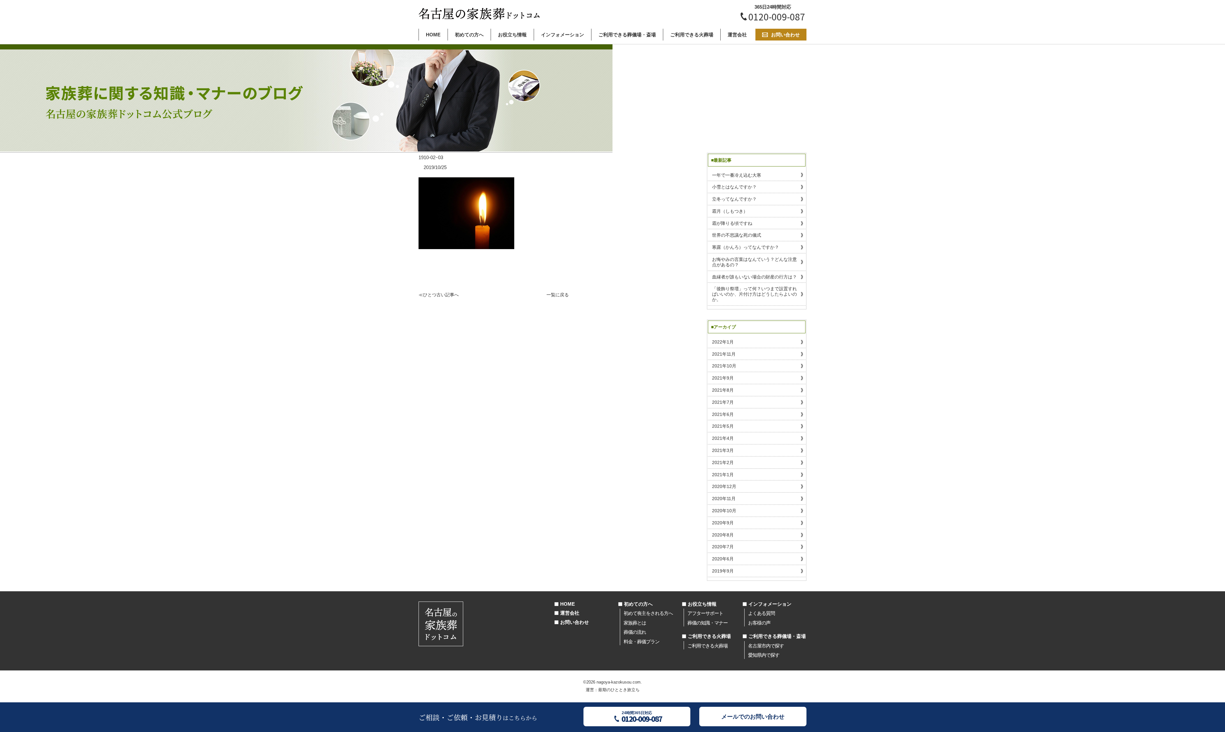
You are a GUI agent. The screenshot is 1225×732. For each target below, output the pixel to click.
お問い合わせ (574, 622)
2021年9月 (723, 378)
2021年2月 (723, 462)
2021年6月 (723, 414)
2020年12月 (724, 486)
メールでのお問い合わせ (752, 717)
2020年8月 (723, 534)
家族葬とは (635, 622)
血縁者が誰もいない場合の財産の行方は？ (754, 276)
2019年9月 (723, 570)
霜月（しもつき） (730, 211)
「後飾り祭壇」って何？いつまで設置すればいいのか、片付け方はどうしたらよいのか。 (754, 294)
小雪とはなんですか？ (734, 186)
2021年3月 (723, 450)
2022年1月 (723, 341)
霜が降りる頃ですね (732, 223)
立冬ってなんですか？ (734, 199)
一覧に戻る (557, 294)
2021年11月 (724, 354)
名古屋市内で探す (766, 645)
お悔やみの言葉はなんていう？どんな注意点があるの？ (754, 262)
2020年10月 (724, 510)
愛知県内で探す (763, 655)
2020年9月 (723, 522)
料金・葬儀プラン (641, 641)
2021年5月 (723, 426)
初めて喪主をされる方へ (648, 613)
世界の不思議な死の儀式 (736, 235)
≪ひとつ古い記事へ (439, 294)
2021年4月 (723, 438)
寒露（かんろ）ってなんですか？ (745, 247)
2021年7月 (723, 402)
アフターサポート (705, 613)
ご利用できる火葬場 (691, 34)
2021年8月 (723, 390)
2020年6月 (723, 558)
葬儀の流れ (635, 632)
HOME (433, 34)
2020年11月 (724, 498)
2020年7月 (723, 546)
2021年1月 (723, 474)
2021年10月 (724, 365)
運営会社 (737, 34)
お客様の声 (759, 622)
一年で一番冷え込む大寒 (736, 175)
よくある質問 (761, 613)
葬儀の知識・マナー (707, 622)
